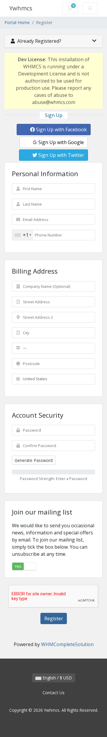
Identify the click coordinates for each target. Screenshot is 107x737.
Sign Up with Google (60, 142)
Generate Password (34, 460)
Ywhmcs (20, 8)
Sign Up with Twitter (60, 155)
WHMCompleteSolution (67, 644)
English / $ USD (56, 678)
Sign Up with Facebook (61, 129)
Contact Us (53, 692)
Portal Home (17, 22)
